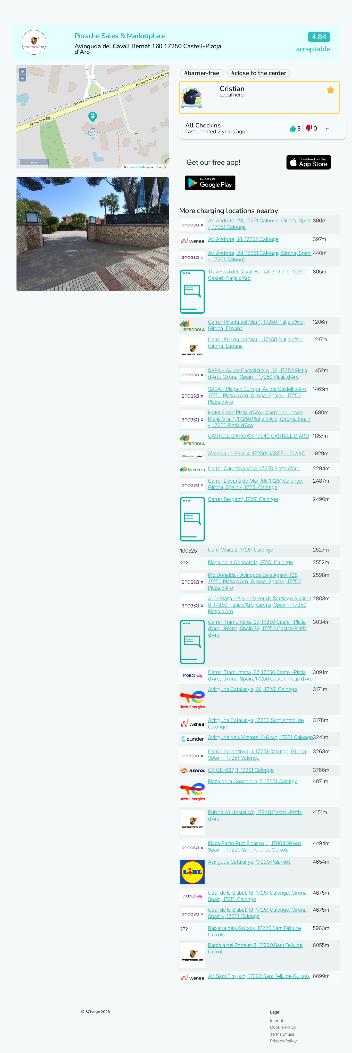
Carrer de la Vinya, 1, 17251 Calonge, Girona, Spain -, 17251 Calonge (257, 754)
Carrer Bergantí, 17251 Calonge (243, 499)
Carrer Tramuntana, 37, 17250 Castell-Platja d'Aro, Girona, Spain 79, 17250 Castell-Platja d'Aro (257, 628)
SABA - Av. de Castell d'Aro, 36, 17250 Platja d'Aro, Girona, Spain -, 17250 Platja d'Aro (257, 373)
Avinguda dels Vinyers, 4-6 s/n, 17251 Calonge (260, 737)
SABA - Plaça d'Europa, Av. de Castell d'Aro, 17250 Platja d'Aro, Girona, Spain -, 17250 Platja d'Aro (257, 395)
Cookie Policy (283, 1027)
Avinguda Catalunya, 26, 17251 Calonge (252, 689)
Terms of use (282, 1034)
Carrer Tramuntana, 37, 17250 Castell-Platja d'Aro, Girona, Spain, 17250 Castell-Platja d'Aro (260, 675)
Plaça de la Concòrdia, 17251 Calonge (250, 562)
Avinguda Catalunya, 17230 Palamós (249, 862)
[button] (259, 128)
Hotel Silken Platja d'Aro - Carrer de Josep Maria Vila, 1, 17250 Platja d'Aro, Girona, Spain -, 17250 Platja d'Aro (259, 418)
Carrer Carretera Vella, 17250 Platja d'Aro (254, 468)
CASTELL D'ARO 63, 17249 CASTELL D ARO (258, 436)
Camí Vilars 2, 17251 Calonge (240, 550)
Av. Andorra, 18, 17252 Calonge (243, 239)
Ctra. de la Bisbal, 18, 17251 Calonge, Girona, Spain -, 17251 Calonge (258, 913)
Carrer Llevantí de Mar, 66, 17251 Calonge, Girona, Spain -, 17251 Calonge (255, 484)
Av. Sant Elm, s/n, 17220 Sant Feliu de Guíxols (259, 976)
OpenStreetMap (138, 167)
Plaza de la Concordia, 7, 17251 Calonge (253, 781)
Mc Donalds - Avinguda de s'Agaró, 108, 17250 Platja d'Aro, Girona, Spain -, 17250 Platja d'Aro (254, 581)
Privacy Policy (283, 1040)
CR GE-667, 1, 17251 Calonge (241, 770)
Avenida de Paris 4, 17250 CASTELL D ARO (257, 453)
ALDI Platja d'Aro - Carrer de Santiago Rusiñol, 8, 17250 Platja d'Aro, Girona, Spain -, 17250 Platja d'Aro (260, 604)
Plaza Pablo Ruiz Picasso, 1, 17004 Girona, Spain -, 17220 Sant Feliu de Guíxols (255, 846)
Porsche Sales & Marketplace (120, 36)
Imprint (276, 1020)
